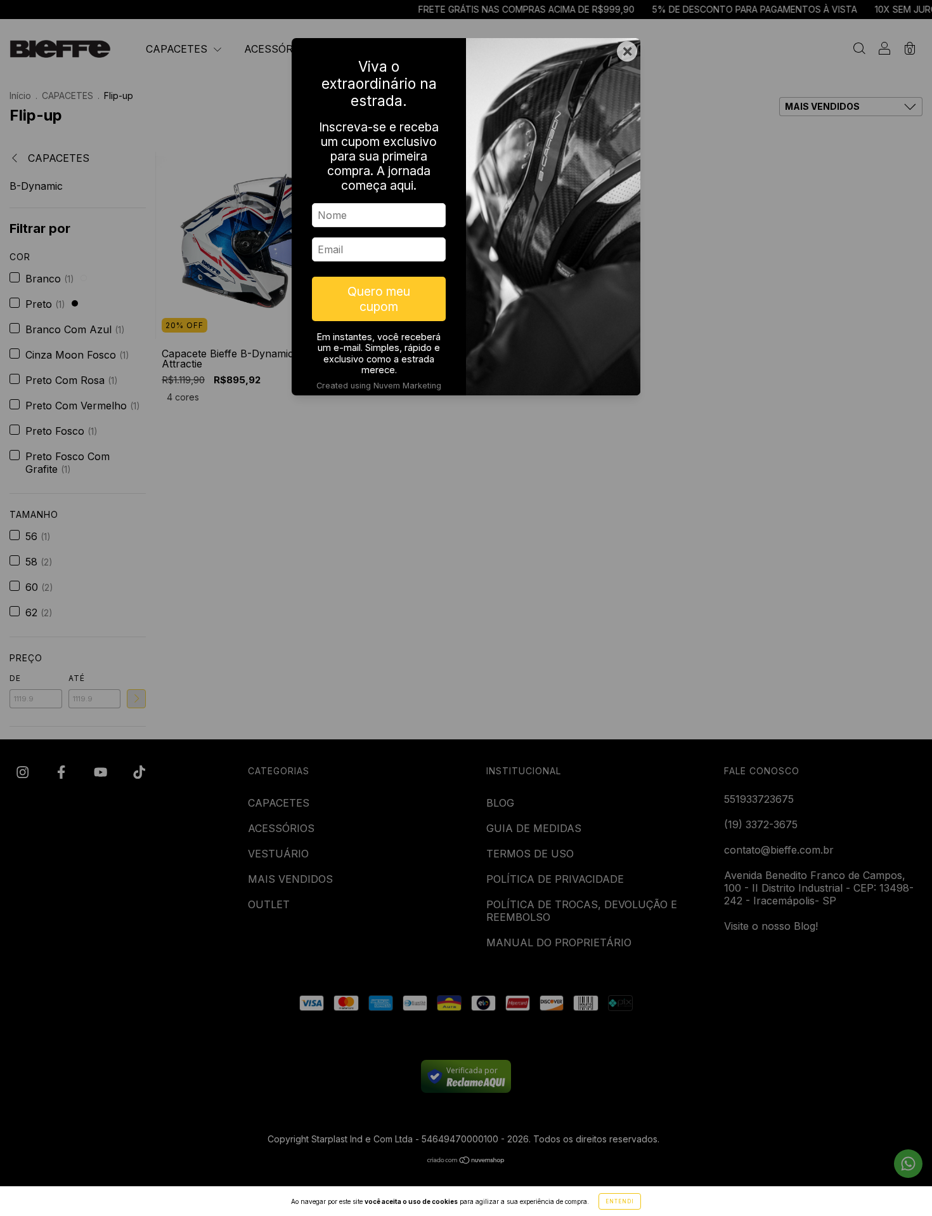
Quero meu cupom (378, 299)
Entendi (619, 1201)
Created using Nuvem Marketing (378, 385)
